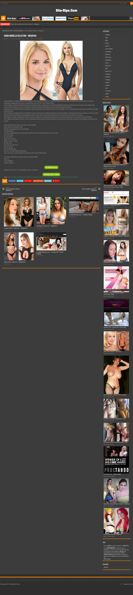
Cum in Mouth (109, 48)
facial (121, 551)
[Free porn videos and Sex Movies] (66, 10)
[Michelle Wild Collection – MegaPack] (116, 251)
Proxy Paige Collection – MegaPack (113, 534)
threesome (71, 177)
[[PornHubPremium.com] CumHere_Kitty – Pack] (116, 432)
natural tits (117, 554)
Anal (106, 37)
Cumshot (117, 549)
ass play (19, 177)
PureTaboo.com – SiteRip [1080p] (112, 474)
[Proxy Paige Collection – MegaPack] (116, 521)
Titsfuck (76, 177)
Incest (107, 63)
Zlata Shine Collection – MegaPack (14, 262)
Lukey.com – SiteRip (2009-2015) (112, 205)
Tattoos (119, 556)
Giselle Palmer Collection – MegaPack (15, 228)
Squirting (107, 79)
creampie (106, 549)
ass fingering (13, 177)
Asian (112, 545)
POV (126, 554)
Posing (123, 554)
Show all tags (107, 559)
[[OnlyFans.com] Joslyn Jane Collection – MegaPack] (116, 222)
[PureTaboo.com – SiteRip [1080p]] (116, 460)
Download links (51, 174)
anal (8, 177)
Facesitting (108, 51)
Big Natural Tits (120, 545)
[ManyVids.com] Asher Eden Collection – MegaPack (117, 504)
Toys (104, 557)
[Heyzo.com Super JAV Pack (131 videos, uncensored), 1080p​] (116, 279)
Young (107, 96)
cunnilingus (121, 549)
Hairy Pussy (108, 57)
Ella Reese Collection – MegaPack (46, 226)
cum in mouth (33, 177)
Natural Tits (108, 71)
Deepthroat (49, 177)
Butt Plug (121, 548)
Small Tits (109, 556)
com (124, 548)
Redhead (107, 77)
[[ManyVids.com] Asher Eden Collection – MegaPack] (116, 490)
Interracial (55, 177)
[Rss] (121, 3)
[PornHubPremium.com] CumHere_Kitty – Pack (115, 442)
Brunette (117, 548)
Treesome (108, 91)
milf (114, 554)
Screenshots (51, 167)
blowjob (28, 177)
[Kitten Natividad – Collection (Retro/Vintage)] (116, 375)
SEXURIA (106, 567)
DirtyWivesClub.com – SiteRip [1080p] (80, 215)
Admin (7, 38)
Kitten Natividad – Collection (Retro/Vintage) (115, 394)
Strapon (107, 82)
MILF (106, 68)
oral (67, 177)
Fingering (105, 552)
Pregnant (107, 74)
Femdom (107, 54)
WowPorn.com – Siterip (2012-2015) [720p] (115, 327)
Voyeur (107, 93)
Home (3, 18)
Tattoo (116, 556)
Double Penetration (115, 551)
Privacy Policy (4, 3)
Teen (106, 88)
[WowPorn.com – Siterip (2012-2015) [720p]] (116, 312)
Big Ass (114, 545)
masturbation (108, 554)
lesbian (63, 177)
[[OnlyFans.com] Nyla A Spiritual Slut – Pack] (116, 408)
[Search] (131, 3)
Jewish (59, 177)
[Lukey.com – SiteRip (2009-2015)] (116, 197)
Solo (113, 556)
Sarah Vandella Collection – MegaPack (13, 189)
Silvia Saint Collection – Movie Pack (113, 351)
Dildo (105, 551)
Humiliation (108, 60)
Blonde (105, 548)
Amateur (107, 34)
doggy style (108, 551)
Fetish (124, 551)
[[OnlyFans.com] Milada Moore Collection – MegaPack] (116, 118)
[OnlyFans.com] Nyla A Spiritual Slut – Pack (114, 418)
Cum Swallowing (41, 177)
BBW (106, 40)
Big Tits (23, 177)
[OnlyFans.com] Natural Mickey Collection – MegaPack (25, 24)
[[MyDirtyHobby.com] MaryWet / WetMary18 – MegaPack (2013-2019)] (116, 151)
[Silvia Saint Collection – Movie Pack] (116, 341)
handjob (114, 552)
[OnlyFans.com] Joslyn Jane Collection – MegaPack (116, 236)
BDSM (107, 43)
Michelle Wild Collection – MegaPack (113, 262)
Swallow (107, 85)
